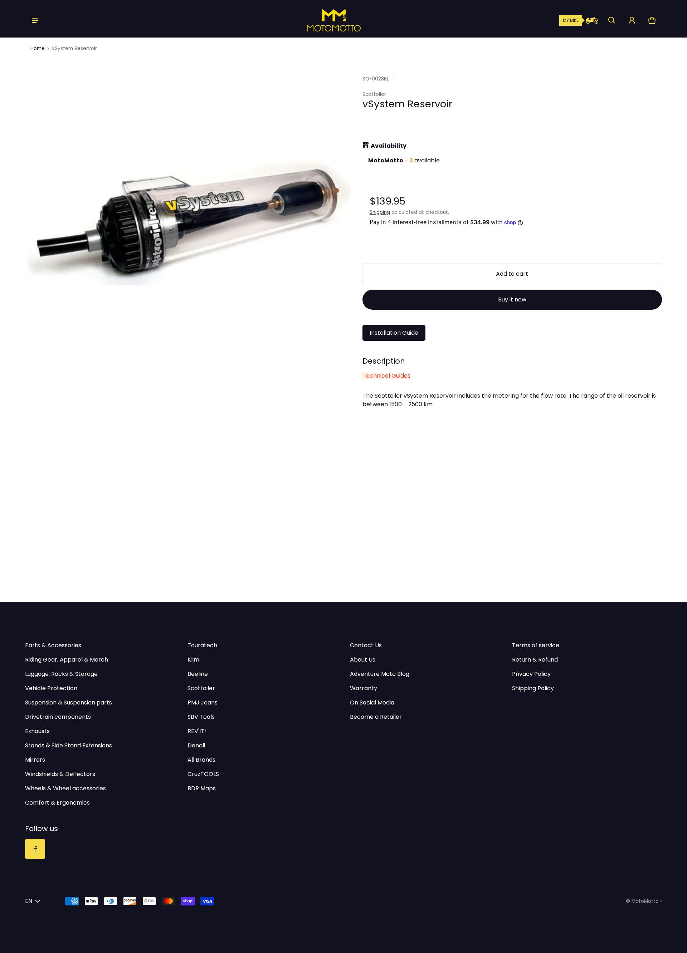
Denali (196, 745)
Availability (388, 146)
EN (28, 901)
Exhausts (37, 731)
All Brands (201, 760)
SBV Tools (201, 717)
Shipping (380, 212)
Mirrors (35, 760)
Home (37, 48)
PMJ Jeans (202, 702)
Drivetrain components (58, 717)
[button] (612, 20)
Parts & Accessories (53, 645)
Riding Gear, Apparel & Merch (66, 659)
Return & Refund (535, 659)
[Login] (632, 20)
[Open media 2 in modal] (187, 221)
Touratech (202, 645)
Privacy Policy (531, 674)
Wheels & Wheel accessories (65, 788)
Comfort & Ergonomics (57, 803)
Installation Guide (394, 333)
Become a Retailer (376, 717)
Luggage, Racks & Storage (61, 674)
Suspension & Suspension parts (68, 702)
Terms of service (535, 645)
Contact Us (366, 645)
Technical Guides (386, 376)
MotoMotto (645, 901)
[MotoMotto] (309, 20)
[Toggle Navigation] (35, 20)
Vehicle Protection (51, 688)
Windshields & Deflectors (60, 774)
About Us (362, 659)
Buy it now (512, 299)
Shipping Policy (533, 688)
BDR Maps (201, 788)
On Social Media (372, 702)
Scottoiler (201, 688)
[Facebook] (35, 849)
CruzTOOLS (203, 774)
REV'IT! (196, 731)
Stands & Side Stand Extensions (68, 745)
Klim (193, 659)
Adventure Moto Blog (379, 674)
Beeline (197, 674)
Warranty (363, 688)
